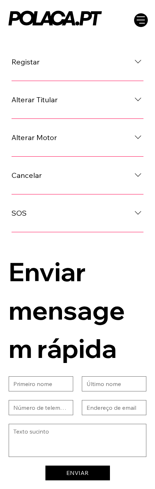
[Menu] (141, 20)
